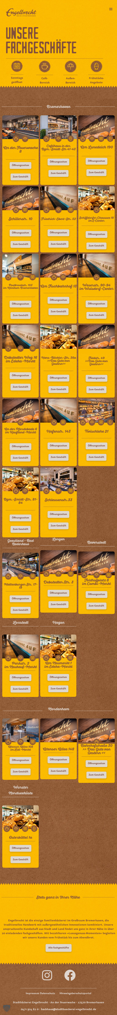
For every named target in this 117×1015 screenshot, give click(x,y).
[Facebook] (69, 975)
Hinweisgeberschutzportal (75, 993)
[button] (96, 775)
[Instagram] (47, 975)
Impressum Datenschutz (40, 993)
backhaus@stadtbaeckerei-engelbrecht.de (68, 1009)
